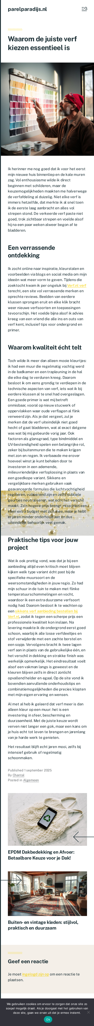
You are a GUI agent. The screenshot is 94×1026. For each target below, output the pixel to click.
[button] (84, 9)
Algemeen (31, 780)
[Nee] (88, 1012)
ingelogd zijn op (35, 974)
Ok (48, 1019)
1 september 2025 (38, 770)
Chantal (18, 775)
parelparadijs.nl (27, 9)
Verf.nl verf (76, 285)
